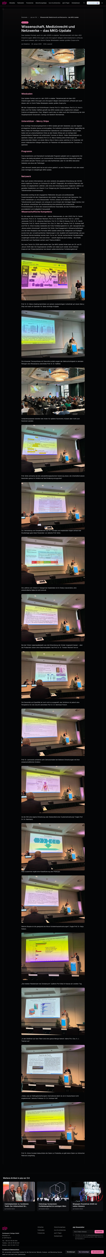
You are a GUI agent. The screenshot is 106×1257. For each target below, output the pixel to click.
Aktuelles (12, 3)
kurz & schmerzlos (54, 3)
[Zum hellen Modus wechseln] (102, 3)
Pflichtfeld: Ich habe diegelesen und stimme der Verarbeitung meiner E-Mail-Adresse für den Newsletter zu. (89, 1236)
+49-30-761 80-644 (11, 1241)
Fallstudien (20, 3)
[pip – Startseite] (4, 3)
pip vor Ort (33, 17)
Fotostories (29, 3)
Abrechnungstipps (41, 3)
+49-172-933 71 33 (13, 1245)
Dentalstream (76, 3)
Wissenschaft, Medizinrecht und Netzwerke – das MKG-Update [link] (59, 17)
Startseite (24, 17)
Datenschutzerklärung (93, 1235)
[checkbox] (73, 1235)
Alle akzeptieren (97, 1252)
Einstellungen (71, 1252)
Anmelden (99, 1232)
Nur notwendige (84, 1252)
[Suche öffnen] (84, 3)
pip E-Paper (65, 3)
